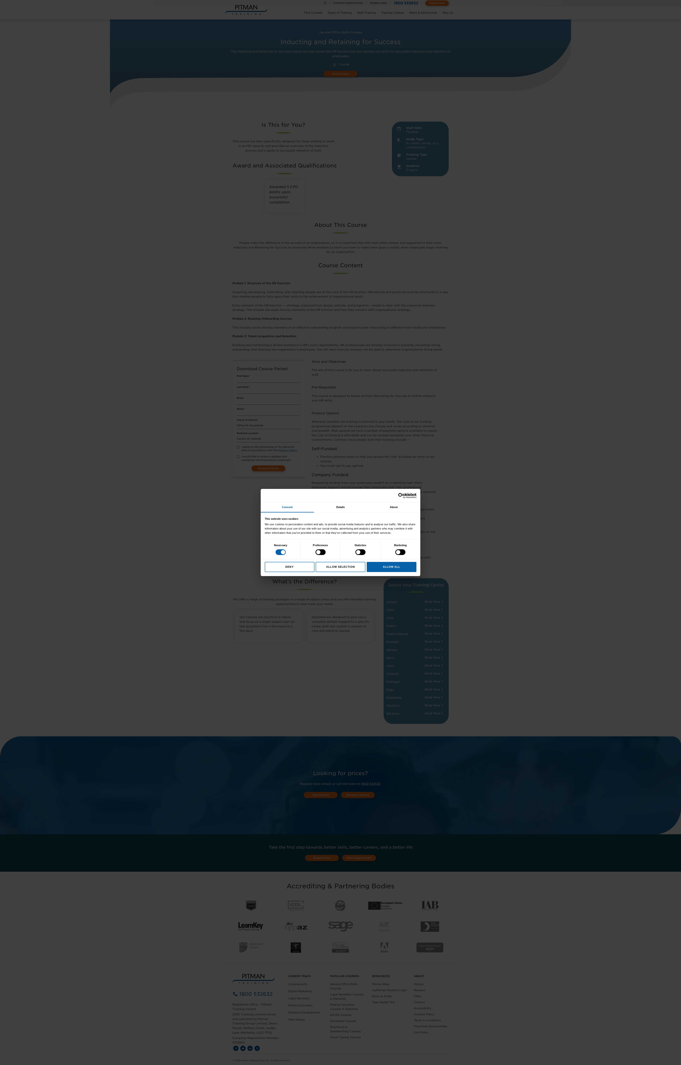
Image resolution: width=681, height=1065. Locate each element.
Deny (289, 566)
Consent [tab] (287, 507)
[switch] (320, 552)
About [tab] (394, 507)
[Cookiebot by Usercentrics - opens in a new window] (400, 495)
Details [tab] (340, 507)
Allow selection (340, 566)
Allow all (391, 566)
